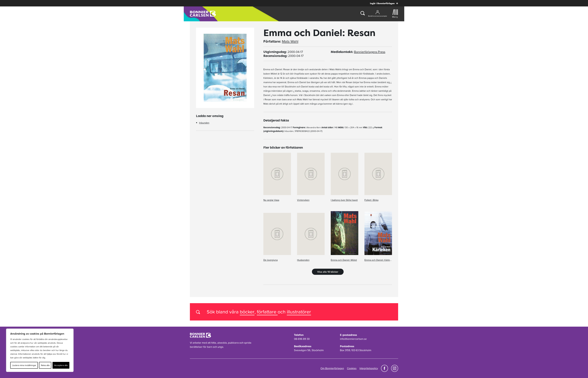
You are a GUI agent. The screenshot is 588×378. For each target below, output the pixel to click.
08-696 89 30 (302, 339)
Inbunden (204, 123)
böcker (247, 311)
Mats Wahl (290, 41)
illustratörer (299, 311)
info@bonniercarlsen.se (353, 339)
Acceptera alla (61, 365)
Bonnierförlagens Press (369, 52)
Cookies (351, 368)
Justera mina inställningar (24, 365)
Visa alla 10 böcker (327, 272)
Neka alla (45, 365)
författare (267, 311)
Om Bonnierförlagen (332, 368)
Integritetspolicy (369, 368)
